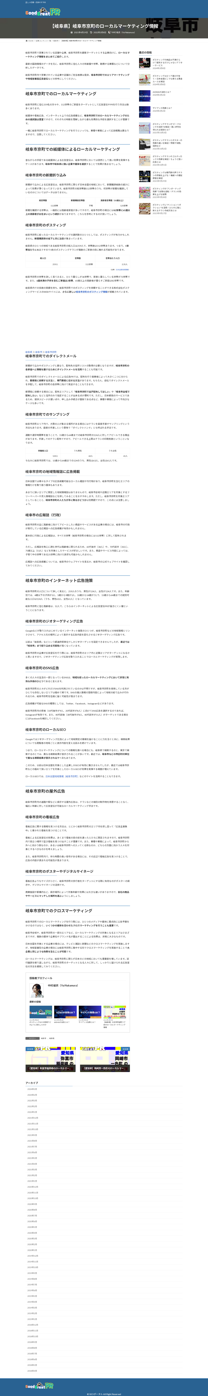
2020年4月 (32, 1233)
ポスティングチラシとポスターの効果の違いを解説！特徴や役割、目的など (167, 143)
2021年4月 (32, 1164)
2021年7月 (32, 1146)
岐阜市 (38, 352)
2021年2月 (32, 1175)
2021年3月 (32, 1169)
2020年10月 (32, 1198)
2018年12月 (32, 1325)
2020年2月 (32, 1244)
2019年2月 (32, 1313)
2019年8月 (32, 1279)
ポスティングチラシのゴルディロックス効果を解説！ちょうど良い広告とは (167, 159)
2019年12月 (32, 1256)
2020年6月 (32, 1221)
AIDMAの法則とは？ (62, 1022)
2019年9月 (32, 1273)
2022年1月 (32, 1112)
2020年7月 (32, 1215)
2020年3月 (32, 1238)
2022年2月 (32, 1106)
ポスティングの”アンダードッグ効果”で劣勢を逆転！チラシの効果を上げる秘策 (167, 192)
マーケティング (71, 1017)
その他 (49, 1017)
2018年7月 (32, 1353)
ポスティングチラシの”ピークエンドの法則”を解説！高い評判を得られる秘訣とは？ (167, 127)
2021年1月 (32, 1181)
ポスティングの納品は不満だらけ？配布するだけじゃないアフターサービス (167, 63)
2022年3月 (32, 1100)
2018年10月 (32, 1336)
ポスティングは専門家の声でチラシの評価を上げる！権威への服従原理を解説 (167, 175)
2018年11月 (32, 1330)
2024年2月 (32, 1095)
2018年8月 (32, 1348)
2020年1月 (32, 1250)
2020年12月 (32, 1187)
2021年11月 (32, 1123)
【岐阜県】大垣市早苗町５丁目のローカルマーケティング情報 (114, 1024)
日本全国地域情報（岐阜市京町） (63, 776)
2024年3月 (32, 1089)
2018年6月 (32, 1359)
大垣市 (123, 1017)
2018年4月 (32, 1371)
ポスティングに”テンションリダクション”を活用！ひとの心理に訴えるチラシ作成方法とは (167, 208)
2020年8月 (32, 1210)
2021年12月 (32, 1118)
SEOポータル (96, 1394)
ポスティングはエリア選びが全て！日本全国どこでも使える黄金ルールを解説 (167, 79)
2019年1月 (32, 1319)
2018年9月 (32, 1342)
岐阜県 (29, 352)
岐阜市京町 (51, 352)
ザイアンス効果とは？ (87, 1022)
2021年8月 (32, 1141)
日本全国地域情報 (122, 269)
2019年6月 (32, 1290)
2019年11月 (32, 1261)
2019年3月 (32, 1307)
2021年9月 (32, 1135)
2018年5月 (32, 1365)
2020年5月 (32, 1227)
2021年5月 (32, 1158)
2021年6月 (32, 1152)
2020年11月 (32, 1192)
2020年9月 (32, 1204)
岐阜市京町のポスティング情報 (91, 291)
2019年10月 (32, 1267)
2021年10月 (32, 1129)
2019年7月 (32, 1284)
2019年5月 (32, 1296)
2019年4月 (32, 1302)
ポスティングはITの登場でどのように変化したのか (40, 1023)
